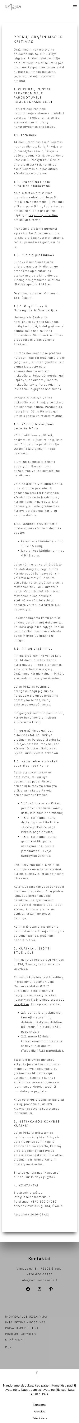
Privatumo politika (22, 1328)
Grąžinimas (15, 1339)
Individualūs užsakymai (26, 1316)
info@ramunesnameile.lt (32, 201)
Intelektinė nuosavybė (25, 1322)
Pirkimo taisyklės (20, 1334)
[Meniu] (75, 6)
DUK (8, 1347)
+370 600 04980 (39, 1274)
